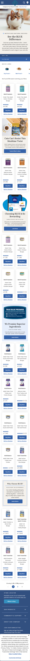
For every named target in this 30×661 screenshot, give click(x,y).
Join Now (15, 228)
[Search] (24, 2)
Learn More (15, 337)
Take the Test (22, 7)
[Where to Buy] (27, 2)
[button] (2, 2)
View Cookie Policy (15, 654)
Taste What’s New (15, 151)
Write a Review (8, 114)
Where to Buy (12, 601)
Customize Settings (15, 658)
